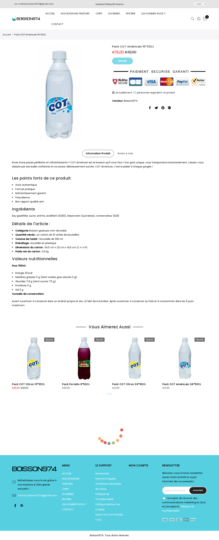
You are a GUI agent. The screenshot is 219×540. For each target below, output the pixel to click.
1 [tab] (108, 394)
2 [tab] (111, 394)
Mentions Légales (105, 478)
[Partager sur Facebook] (149, 108)
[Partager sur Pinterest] (162, 108)
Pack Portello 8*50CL (76, 384)
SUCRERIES (114, 13)
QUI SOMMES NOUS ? (153, 13)
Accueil (7, 34)
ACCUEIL (50, 13)
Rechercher (102, 473)
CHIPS (99, 13)
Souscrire (198, 490)
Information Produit (98, 153)
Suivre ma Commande (109, 514)
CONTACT (57, 24)
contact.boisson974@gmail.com (37, 495)
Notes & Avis (125, 153)
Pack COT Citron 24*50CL (129, 384)
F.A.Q (98, 519)
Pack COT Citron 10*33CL (28, 384)
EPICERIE (130, 13)
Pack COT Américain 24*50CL (181, 384)
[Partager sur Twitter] (156, 108)
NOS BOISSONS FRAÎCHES (75, 13)
